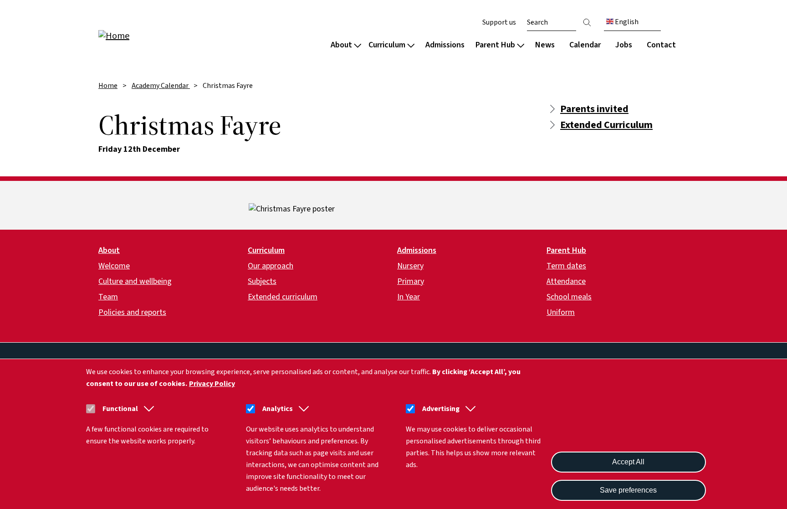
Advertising (441, 409)
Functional (120, 409)
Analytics (277, 409)
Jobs (623, 45)
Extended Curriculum (606, 125)
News (545, 45)
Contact (661, 45)
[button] (147, 408)
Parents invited (594, 109)
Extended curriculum (282, 297)
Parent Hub (495, 45)
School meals (569, 297)
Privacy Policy (212, 384)
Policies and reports (132, 312)
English (626, 22)
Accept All (628, 462)
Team (108, 297)
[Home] (156, 35)
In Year (408, 297)
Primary (410, 281)
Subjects (262, 281)
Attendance (566, 281)
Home (108, 86)
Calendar (585, 45)
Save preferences (628, 490)
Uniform (561, 312)
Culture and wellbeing (135, 281)
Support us (499, 22)
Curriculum (386, 45)
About (341, 45)
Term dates (566, 266)
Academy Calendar (161, 86)
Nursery (410, 266)
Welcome (114, 266)
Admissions (445, 45)
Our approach (270, 266)
